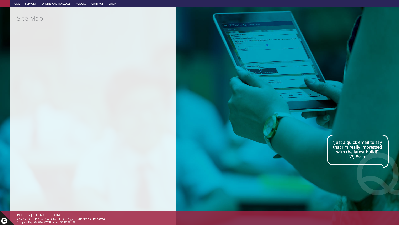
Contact (97, 3)
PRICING (55, 215)
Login (112, 3)
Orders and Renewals (56, 3)
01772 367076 (97, 219)
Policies (81, 3)
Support (30, 3)
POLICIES (23, 215)
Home (16, 3)
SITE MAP (39, 215)
